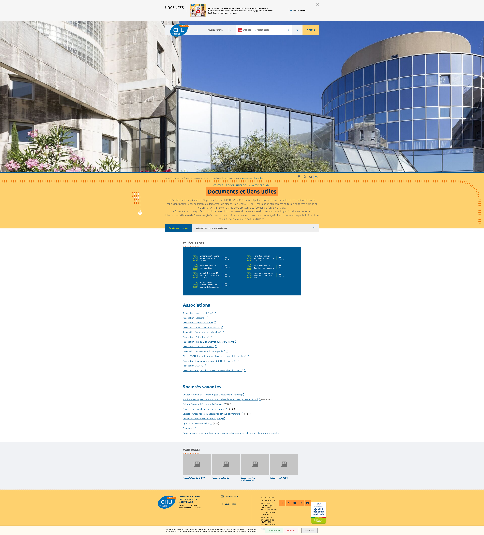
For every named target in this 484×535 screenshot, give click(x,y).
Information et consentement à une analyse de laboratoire (214, 284)
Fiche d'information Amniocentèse (214, 266)
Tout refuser (291, 530)
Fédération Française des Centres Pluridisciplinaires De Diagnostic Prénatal (220, 399)
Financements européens (268, 521)
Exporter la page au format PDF (305, 177)
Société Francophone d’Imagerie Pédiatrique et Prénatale (211, 413)
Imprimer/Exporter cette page (299, 177)
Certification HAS (269, 525)
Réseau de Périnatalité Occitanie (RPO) (202, 418)
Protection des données (268, 513)
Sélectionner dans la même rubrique (211, 228)
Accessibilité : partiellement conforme (268, 505)
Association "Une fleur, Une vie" (198, 346)
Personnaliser (309, 530)
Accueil (168, 178)
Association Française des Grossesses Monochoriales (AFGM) (213, 370)
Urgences (247, 30)
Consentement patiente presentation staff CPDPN (214, 258)
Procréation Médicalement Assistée (186, 178)
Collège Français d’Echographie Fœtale (202, 404)
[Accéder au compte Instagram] (301, 503)
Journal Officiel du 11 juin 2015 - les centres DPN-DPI (214, 275)
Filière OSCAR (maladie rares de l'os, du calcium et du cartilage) (214, 356)
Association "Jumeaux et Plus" (198, 313)
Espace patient (268, 498)
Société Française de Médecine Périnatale (203, 409)
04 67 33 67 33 (230, 504)
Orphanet (188, 428)
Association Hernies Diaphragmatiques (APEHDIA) (208, 341)
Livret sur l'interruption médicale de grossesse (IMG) (268, 275)
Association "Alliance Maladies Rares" (201, 327)
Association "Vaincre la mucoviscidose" (202, 332)
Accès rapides (263, 30)
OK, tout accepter (274, 530)
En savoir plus (300, 11)
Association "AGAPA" (193, 365)
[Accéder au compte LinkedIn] (308, 503)
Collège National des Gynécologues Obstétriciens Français (212, 394)
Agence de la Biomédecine (196, 423)
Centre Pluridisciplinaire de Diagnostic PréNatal (221, 178)
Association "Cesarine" (194, 317)
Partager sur (316, 177)
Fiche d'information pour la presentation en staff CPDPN (268, 258)
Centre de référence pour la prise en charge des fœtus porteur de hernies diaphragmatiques (229, 433)
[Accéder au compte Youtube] (295, 503)
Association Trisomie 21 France (198, 322)
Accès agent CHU (269, 500)
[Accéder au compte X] (289, 503)
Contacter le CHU (232, 496)
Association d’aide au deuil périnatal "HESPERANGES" (209, 361)
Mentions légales (269, 510)
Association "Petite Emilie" (196, 337)
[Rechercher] (297, 30)
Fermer (317, 4)
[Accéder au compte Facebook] (282, 503)
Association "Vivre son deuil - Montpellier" (204, 351)
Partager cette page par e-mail (310, 177)
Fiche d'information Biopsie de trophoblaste (268, 266)
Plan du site (267, 517)
